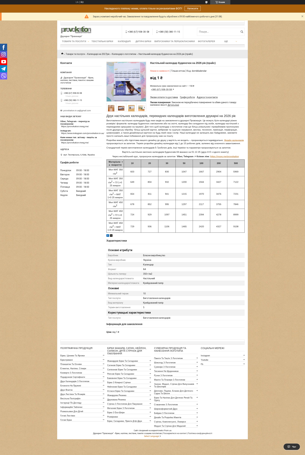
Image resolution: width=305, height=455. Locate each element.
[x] (111, 236)
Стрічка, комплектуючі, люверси (170, 422)
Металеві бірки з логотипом (121, 408)
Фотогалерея (206, 41)
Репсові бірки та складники (120, 374)
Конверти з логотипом (71, 373)
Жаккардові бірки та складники (122, 361)
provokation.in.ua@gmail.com (77, 110)
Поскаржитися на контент (174, 433)
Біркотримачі (66, 360)
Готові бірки (66, 420)
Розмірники (112, 417)
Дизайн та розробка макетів (167, 417)
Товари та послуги (74, 41)
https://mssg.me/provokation (224, 156)
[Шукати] (242, 32)
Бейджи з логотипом (164, 413)
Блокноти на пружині (70, 385)
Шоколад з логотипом (165, 362)
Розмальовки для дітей (71, 411)
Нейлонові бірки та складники (122, 387)
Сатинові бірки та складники (121, 365)
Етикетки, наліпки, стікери (73, 368)
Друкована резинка (116, 399)
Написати (192, 8)
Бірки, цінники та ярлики (72, 355)
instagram (205, 355)
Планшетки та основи (71, 364)
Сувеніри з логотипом (164, 367)
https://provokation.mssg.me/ (75, 126)
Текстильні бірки (102, 41)
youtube (204, 360)
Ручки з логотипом (163, 375)
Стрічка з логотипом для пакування (124, 404)
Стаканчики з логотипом (166, 404)
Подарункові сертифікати (72, 377)
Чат (294, 446)
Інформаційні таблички (71, 407)
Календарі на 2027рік (98, 54)
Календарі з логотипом (124, 54)
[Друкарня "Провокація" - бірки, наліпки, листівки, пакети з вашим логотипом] (76, 30)
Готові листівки (67, 415)
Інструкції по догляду (70, 403)
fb (202, 364)
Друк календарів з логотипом (74, 381)
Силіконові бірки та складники (122, 369)
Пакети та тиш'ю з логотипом (168, 358)
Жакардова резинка (116, 395)
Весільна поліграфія (70, 398)
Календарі (124, 41)
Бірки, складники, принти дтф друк (124, 421)
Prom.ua (167, 430)
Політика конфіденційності (200, 433)
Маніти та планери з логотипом (169, 380)
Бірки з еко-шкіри (116, 412)
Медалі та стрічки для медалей (170, 426)
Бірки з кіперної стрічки (119, 382)
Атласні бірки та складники (120, 391)
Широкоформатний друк (165, 409)
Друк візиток (66, 390)
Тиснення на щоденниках (166, 371)
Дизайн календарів (234, 140)
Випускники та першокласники (174, 41)
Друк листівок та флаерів (72, 394)
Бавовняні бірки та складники (121, 378)
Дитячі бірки (143, 41)
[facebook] (107, 236)
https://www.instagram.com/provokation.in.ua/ (82, 133)
